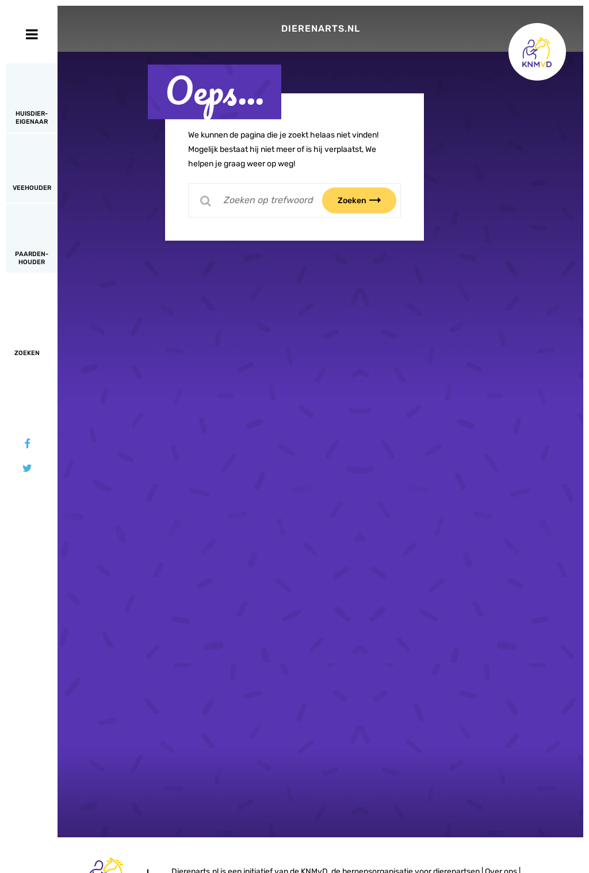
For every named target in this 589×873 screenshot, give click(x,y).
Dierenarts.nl (320, 28)
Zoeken (352, 200)
